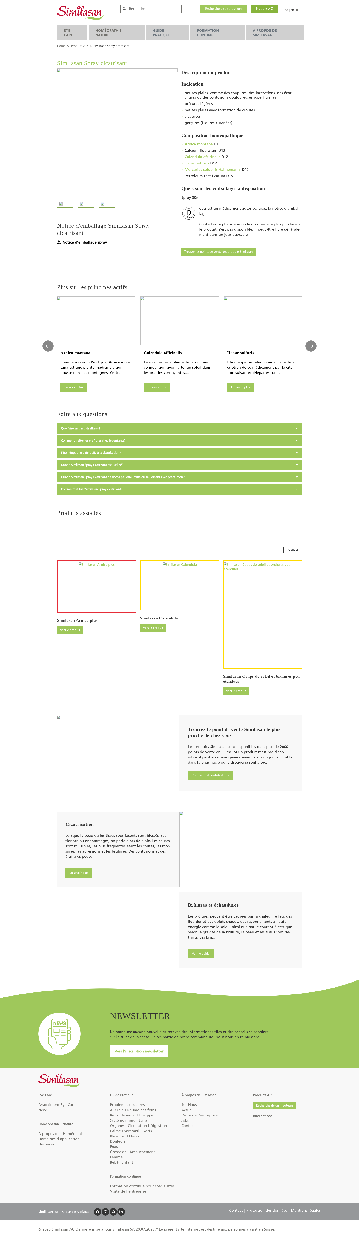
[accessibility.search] (124, 9)
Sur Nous (189, 1104)
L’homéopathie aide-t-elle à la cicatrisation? (91, 453)
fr (292, 10)
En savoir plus (73, 387)
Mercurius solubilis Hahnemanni (213, 169)
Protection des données (266, 1210)
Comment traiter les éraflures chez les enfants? (93, 440)
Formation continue (208, 32)
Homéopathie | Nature (109, 32)
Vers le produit (70, 630)
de (287, 10)
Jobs (185, 1120)
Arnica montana (199, 144)
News (43, 1110)
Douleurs (117, 1141)
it (297, 10)
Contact (188, 1125)
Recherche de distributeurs (223, 8)
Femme (116, 1157)
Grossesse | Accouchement (132, 1152)
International (263, 1116)
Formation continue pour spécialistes (142, 1186)
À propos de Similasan (265, 32)
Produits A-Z (264, 8)
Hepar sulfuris (197, 163)
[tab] (179, 428)
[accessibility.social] (97, 1212)
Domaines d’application (59, 1139)
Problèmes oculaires (127, 1104)
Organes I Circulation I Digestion (138, 1125)
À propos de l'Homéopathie (62, 1133)
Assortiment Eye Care (57, 1104)
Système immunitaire (128, 1120)
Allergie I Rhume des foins (133, 1110)
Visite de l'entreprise (128, 1191)
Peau (114, 1146)
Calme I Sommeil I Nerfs (131, 1131)
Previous (48, 346)
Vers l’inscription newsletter (139, 1051)
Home (61, 46)
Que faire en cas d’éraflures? (80, 428)
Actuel (187, 1110)
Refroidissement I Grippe (131, 1115)
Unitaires (46, 1144)
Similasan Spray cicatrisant (111, 46)
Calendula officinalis (202, 156)
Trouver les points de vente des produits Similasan (218, 251)
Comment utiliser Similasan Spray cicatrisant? (91, 489)
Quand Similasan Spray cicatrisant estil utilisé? (92, 465)
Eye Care (68, 32)
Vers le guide (201, 953)
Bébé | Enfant (121, 1162)
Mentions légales (306, 1210)
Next (311, 346)
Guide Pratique (161, 32)
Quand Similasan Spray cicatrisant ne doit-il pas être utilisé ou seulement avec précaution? (123, 477)
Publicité (292, 549)
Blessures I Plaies (124, 1136)
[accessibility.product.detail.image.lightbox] (117, 130)
